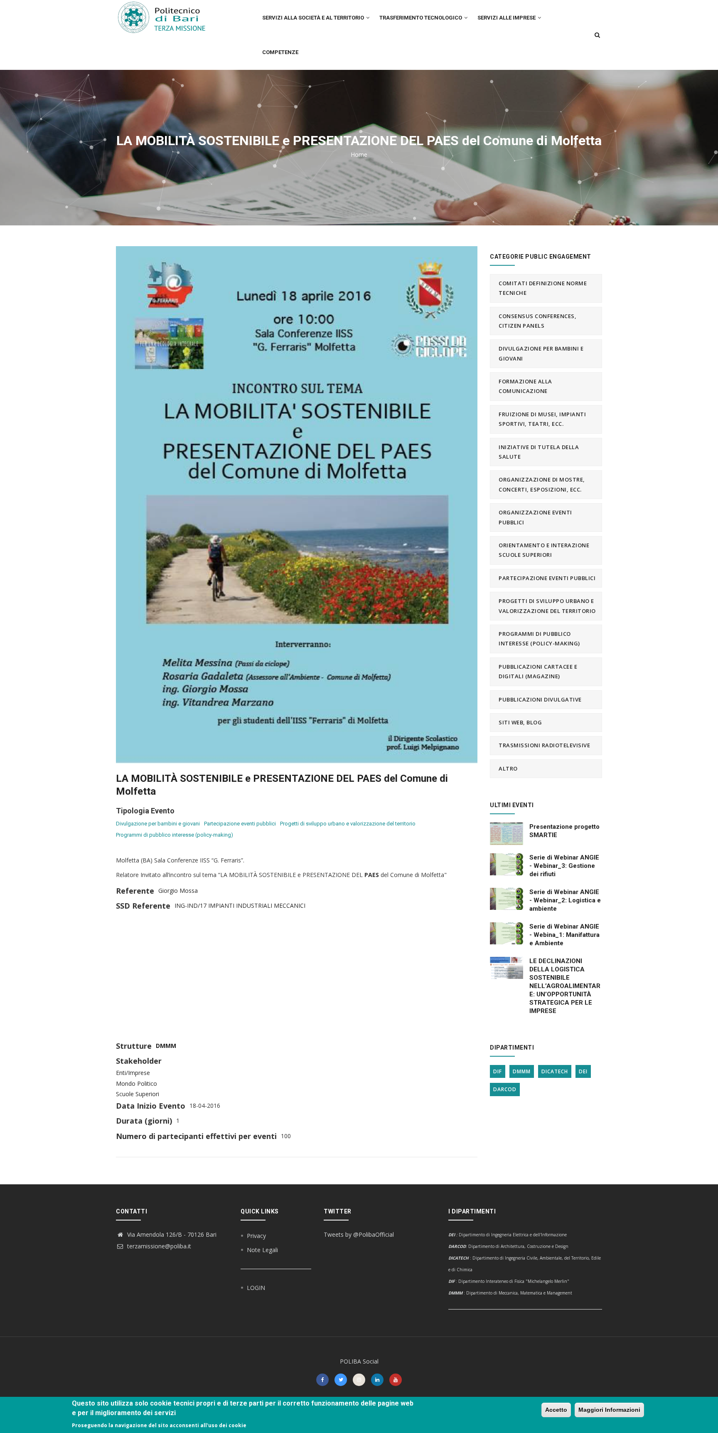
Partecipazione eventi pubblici (240, 823)
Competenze (280, 52)
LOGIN (256, 1288)
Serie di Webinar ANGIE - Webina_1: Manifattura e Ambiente (564, 935)
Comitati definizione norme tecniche (543, 287)
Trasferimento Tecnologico (421, 18)
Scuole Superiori (137, 1094)
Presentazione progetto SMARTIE (564, 831)
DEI (583, 1071)
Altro (508, 768)
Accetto (556, 1409)
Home (359, 154)
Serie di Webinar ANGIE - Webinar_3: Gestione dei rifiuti (564, 866)
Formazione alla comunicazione (525, 386)
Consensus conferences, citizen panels (537, 320)
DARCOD (504, 1089)
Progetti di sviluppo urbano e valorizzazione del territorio (348, 823)
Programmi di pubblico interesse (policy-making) (174, 835)
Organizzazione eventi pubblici (535, 517)
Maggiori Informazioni (609, 1409)
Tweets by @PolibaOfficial (359, 1234)
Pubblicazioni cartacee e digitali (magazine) (538, 671)
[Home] (166, 17)
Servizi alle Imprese (507, 18)
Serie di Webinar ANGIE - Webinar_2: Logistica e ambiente (565, 900)
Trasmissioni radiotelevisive (544, 745)
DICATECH (554, 1071)
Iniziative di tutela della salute (539, 451)
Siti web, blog (520, 722)
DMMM (166, 1046)
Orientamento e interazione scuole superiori (544, 549)
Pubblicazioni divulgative (540, 699)
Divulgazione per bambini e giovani (158, 823)
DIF (497, 1071)
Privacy (256, 1236)
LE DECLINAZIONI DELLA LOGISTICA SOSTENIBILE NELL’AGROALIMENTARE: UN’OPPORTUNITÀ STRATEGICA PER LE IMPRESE (564, 986)
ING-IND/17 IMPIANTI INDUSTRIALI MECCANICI (240, 905)
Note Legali (262, 1250)
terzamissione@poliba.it (158, 1246)
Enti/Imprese (133, 1073)
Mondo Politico (136, 1083)
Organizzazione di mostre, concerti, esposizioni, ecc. (542, 484)
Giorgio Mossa (178, 890)
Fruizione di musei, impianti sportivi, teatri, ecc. (542, 418)
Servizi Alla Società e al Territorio (313, 18)
